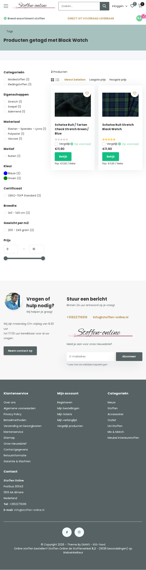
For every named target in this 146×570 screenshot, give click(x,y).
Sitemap (9, 438)
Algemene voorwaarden (20, 408)
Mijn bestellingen (68, 408)
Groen (14, 178)
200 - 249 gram (21, 230)
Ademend (16, 111)
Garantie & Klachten (17, 461)
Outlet (112, 420)
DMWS (86, 544)
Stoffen (113, 408)
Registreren (64, 402)
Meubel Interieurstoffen (123, 438)
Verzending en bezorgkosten (22, 426)
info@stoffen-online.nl (110, 317)
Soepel (14, 106)
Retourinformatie (15, 455)
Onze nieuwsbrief (15, 444)
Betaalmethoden (15, 420)
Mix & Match (116, 432)
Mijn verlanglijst (67, 420)
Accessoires (115, 414)
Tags (9, 31)
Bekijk (63, 156)
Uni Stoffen (115, 426)
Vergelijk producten (70, 426)
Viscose (15, 139)
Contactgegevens (16, 449)
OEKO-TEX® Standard (24, 195)
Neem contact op (20, 351)
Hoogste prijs (118, 80)
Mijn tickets (64, 414)
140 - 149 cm (19, 213)
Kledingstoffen (20, 84)
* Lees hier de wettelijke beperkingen (87, 364)
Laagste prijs (97, 80)
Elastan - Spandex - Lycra (27, 129)
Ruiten (14, 156)
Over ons (10, 402)
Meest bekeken (75, 80)
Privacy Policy (12, 414)
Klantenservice (13, 432)
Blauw (14, 173)
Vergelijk (64, 144)
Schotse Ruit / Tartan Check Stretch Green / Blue (72, 129)
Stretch (15, 102)
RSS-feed (99, 544)
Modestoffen (18, 79)
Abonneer (129, 356)
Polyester (16, 134)
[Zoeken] (104, 6)
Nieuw (111, 402)
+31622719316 (77, 317)
